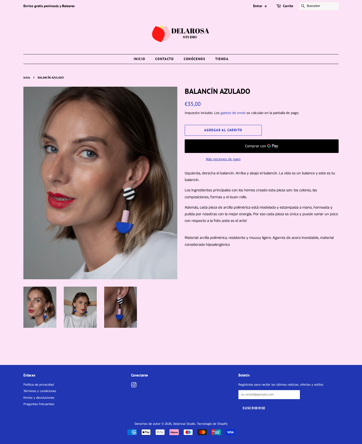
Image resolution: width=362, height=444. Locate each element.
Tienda (221, 59)
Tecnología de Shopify (212, 424)
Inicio (139, 59)
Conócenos (194, 59)
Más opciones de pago (223, 159)
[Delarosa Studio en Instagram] (133, 386)
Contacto (164, 59)
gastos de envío (233, 112)
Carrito (288, 6)
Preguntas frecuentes (38, 404)
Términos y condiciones (39, 391)
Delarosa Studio (184, 424)
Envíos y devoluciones (38, 397)
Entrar (257, 6)
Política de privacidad (38, 384)
